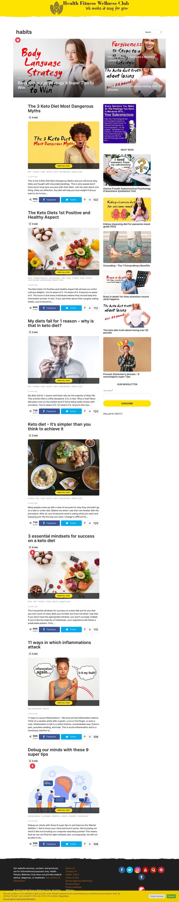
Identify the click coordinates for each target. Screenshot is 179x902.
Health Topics (72, 874)
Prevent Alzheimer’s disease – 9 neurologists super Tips (121, 375)
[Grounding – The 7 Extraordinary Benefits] (127, 247)
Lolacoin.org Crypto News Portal (82, 893)
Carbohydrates (40, 278)
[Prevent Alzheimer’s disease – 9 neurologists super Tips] (127, 354)
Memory (72, 816)
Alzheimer (46, 816)
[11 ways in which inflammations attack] (63, 682)
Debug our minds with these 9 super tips (58, 752)
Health (49, 172)
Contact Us (71, 871)
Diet (29, 172)
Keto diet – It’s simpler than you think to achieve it (59, 426)
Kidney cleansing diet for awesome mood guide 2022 (126, 225)
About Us (70, 868)
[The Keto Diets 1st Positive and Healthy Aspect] (63, 251)
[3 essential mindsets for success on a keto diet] (63, 575)
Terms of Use (72, 877)
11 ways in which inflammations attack (59, 644)
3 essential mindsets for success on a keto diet (61, 538)
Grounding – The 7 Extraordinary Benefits (126, 265)
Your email (108, 390)
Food (43, 172)
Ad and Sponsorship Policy (79, 880)
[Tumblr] (141, 877)
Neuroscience (34, 816)
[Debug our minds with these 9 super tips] (63, 789)
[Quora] (153, 870)
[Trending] (32, 552)
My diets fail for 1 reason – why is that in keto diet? (61, 323)
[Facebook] (122, 870)
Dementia (56, 816)
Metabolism (64, 172)
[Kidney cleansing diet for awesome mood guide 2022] (127, 210)
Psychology (82, 816)
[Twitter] (129, 870)
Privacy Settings (74, 887)
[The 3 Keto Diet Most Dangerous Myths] (63, 145)
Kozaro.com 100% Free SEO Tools (82, 896)
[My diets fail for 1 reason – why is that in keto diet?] (63, 360)
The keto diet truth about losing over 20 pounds (125, 331)
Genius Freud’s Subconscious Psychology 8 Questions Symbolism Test (127, 189)
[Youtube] (145, 870)
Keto (56, 172)
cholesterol (54, 278)
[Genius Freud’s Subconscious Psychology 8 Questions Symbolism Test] (127, 170)
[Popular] (17, 40)
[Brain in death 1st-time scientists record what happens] (127, 282)
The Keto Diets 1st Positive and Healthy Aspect (59, 215)
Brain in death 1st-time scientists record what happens (126, 297)
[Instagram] (137, 870)
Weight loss (76, 172)
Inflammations (34, 709)
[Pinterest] (161, 870)
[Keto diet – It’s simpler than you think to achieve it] (63, 467)
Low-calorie (33, 280)
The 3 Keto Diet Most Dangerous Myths (60, 108)
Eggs (69, 278)
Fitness (36, 172)
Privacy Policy (72, 884)
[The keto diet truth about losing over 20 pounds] (127, 316)
